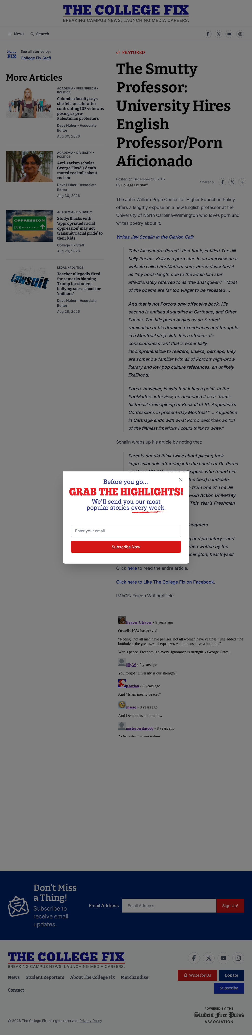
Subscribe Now (126, 546)
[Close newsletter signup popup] (180, 479)
